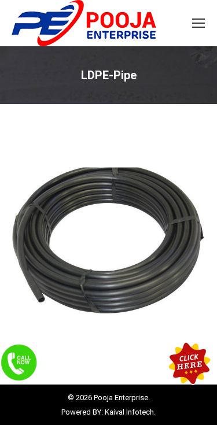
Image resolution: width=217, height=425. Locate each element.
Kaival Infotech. (130, 412)
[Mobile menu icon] (198, 23)
